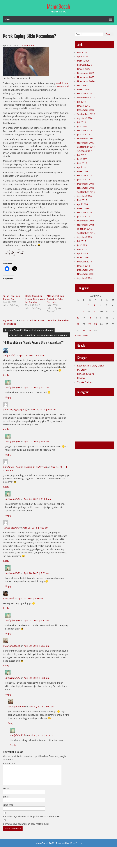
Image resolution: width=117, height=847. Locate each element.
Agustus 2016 (84, 195)
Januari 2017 (83, 179)
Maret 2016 (83, 208)
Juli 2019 (81, 101)
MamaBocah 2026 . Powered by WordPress (58, 843)
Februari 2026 (84, 64)
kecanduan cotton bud (45, 320)
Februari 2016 (84, 212)
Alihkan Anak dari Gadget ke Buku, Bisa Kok (55, 298)
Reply (6, 375)
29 (89, 330)
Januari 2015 (83, 265)
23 (95, 323)
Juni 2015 (82, 245)
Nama (6, 788)
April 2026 (82, 56)
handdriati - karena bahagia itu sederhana (25, 466)
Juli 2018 (81, 122)
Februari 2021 (84, 85)
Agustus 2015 (84, 236)
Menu (7, 19)
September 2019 (86, 97)
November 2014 (85, 273)
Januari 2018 (83, 134)
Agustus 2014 (84, 277)
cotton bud (62, 86)
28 (84, 330)
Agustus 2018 (84, 118)
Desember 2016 (85, 183)
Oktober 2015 (84, 228)
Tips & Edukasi (84, 381)
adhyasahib (9, 355)
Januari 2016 (83, 216)
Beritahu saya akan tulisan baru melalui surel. (26, 823)
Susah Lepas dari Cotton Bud (11, 297)
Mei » (86, 335)
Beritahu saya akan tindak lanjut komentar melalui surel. (31, 816)
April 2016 (82, 204)
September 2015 (86, 232)
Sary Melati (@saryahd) (15, 409)
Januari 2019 (83, 105)
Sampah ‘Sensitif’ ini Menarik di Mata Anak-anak (29, 330)
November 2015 (85, 224)
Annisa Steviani (11, 527)
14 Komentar (27, 45)
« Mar (78, 335)
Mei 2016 (82, 200)
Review (81, 377)
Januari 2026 (83, 68)
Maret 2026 (83, 60)
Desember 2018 (85, 109)
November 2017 (85, 142)
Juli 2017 (81, 154)
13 (78, 317)
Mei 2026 (82, 52)
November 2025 (85, 77)
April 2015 (82, 253)
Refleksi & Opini (85, 373)
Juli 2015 (81, 241)
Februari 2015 (84, 261)
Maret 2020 (83, 89)
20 (78, 323)
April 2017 (82, 167)
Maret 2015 (83, 257)
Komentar (9, 763)
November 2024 (85, 81)
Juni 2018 (82, 126)
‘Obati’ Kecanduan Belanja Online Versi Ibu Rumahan (35, 298)
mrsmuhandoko (11, 645)
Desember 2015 (85, 220)
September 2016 (86, 191)
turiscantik (8, 598)
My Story (7, 320)
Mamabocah (84, 445)
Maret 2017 (83, 171)
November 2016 (85, 187)
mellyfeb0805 (12, 387)
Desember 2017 (85, 138)
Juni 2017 (82, 159)
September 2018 (86, 113)
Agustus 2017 (84, 150)
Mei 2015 (82, 249)
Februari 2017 (84, 175)
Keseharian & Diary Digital (90, 365)
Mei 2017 (82, 163)
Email (6, 796)
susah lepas (61, 83)
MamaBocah (58, 6)
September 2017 (86, 146)
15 (89, 317)
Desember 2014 (85, 269)
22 (89, 323)
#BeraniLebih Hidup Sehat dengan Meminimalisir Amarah (38, 334)
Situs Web (8, 804)
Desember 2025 (85, 72)
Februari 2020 (84, 93)
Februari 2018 (84, 130)
